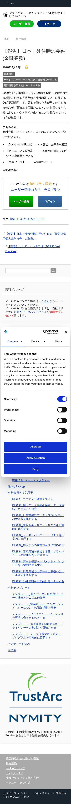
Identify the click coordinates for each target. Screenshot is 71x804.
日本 (20, 219)
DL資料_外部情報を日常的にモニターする (38, 581)
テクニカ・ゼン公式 (18, 782)
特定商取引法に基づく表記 (22, 758)
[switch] (62, 409)
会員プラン (52, 189)
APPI (34, 219)
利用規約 (11, 763)
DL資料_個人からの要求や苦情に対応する (38, 545)
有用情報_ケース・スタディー (31, 480)
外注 (26, 219)
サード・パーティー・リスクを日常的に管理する (30, 79)
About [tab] (58, 341)
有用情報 (8, 73)
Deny (35, 469)
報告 (13, 219)
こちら (45, 301)
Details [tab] (35, 341)
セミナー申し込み (19, 643)
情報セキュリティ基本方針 (22, 777)
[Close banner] (66, 332)
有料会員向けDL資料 (21, 492)
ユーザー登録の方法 (25, 189)
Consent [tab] (13, 341)
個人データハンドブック (31, 311)
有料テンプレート (19, 587)
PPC (41, 219)
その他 (12, 650)
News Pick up (16, 486)
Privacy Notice (14, 773)
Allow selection (35, 457)
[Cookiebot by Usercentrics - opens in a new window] (44, 332)
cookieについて (15, 768)
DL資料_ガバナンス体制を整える (32, 498)
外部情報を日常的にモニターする (22, 85)
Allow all (35, 446)
